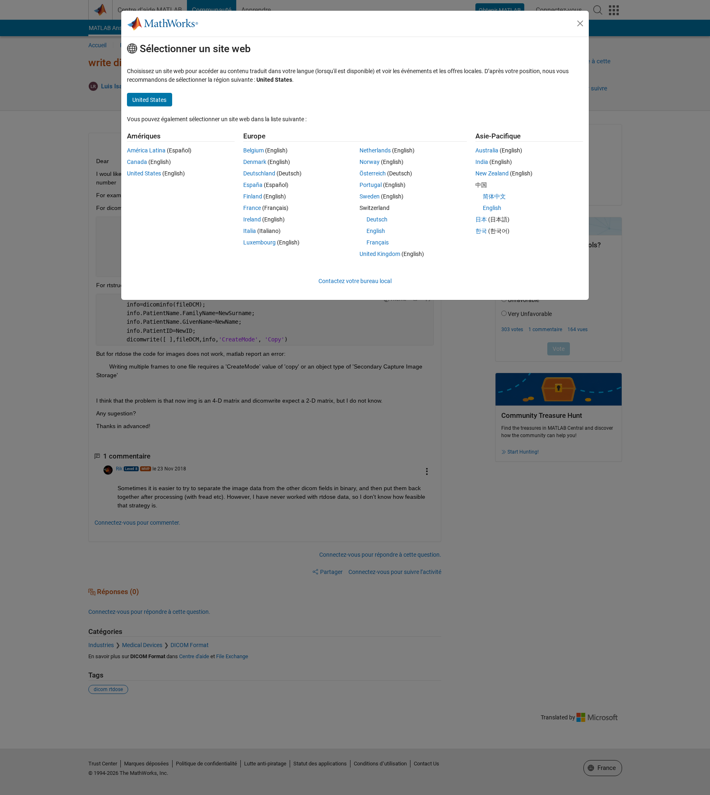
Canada (137, 162)
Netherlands (375, 150)
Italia (249, 231)
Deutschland (259, 173)
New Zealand (492, 173)
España (253, 185)
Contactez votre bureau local (355, 281)
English (376, 231)
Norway (370, 162)
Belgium (253, 150)
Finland (252, 196)
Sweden (370, 196)
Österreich (373, 173)
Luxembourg (259, 242)
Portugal (371, 185)
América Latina (146, 150)
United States (144, 173)
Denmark (254, 162)
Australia (486, 150)
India (481, 162)
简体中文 (494, 196)
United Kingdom (380, 254)
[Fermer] (580, 23)
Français (378, 242)
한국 (481, 231)
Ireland (252, 219)
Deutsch (377, 219)
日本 (481, 219)
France (252, 208)
